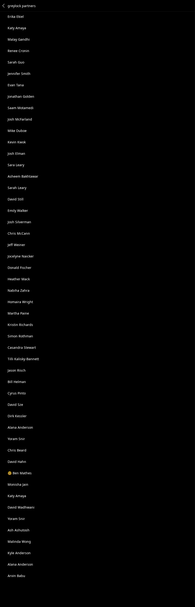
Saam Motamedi (21, 108)
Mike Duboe (17, 130)
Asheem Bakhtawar (23, 176)
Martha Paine (18, 313)
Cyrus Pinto (17, 393)
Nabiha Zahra (18, 290)
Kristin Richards (20, 324)
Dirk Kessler (17, 416)
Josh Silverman (19, 222)
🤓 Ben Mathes (20, 473)
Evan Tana (16, 85)
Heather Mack (19, 279)
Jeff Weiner (16, 245)
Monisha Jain (18, 484)
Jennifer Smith (19, 73)
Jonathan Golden (21, 96)
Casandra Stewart (22, 347)
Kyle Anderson (19, 553)
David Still (16, 199)
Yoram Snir (16, 439)
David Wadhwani (21, 507)
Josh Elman (16, 153)
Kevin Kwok (17, 142)
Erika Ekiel (16, 16)
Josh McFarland (20, 119)
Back (4, 5)
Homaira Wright (20, 302)
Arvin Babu (16, 575)
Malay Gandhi (19, 39)
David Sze (15, 404)
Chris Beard (17, 450)
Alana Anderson (20, 427)
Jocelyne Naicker (21, 256)
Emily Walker (18, 210)
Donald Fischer (19, 267)
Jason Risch (17, 370)
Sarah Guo (16, 62)
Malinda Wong (19, 541)
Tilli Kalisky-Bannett (23, 359)
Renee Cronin (18, 51)
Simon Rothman (20, 336)
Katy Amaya (17, 28)
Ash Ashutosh (18, 530)
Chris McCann (19, 233)
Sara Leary (16, 165)
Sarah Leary (17, 187)
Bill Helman (17, 381)
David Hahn (17, 461)
